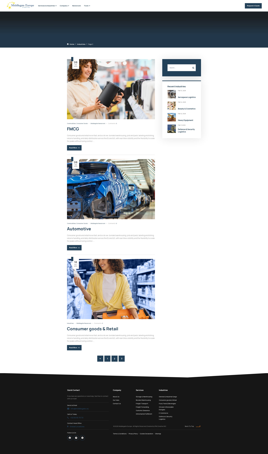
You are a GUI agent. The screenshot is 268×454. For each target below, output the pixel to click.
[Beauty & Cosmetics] (172, 103)
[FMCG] (111, 60)
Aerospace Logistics (187, 97)
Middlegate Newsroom (98, 123)
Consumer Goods (82, 123)
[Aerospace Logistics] (172, 91)
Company (117, 390)
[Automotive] (111, 160)
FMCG (73, 129)
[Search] (193, 67)
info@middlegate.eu (79, 408)
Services (140, 390)
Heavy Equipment (185, 120)
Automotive (79, 229)
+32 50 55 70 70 (76, 417)
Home (72, 44)
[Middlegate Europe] (20, 6)
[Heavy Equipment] (172, 114)
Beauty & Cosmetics (186, 109)
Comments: (112, 123)
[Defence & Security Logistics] (172, 126)
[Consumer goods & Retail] (111, 260)
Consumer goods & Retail (92, 329)
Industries (81, 44)
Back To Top (189, 426)
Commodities (71, 123)
